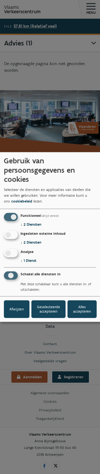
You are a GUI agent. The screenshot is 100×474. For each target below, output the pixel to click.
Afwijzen (16, 309)
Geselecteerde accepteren (48, 308)
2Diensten (31, 224)
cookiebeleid (21, 201)
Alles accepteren (82, 308)
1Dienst (28, 260)
